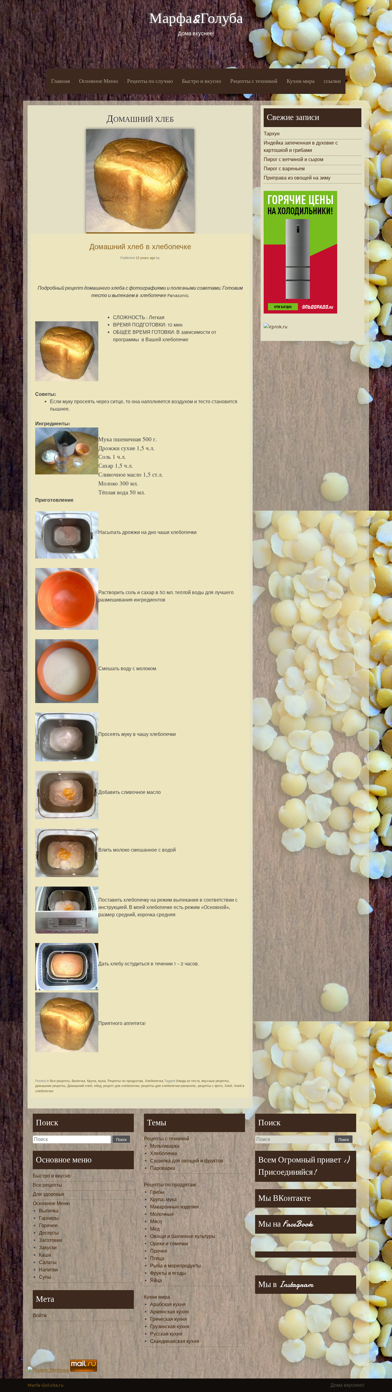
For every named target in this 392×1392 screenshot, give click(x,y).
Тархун (272, 134)
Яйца (156, 1280)
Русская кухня (166, 1334)
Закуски (48, 1248)
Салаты (48, 1262)
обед (97, 1086)
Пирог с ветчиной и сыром (293, 159)
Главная (60, 81)
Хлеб (228, 1086)
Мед (155, 1229)
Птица (157, 1258)
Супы (45, 1277)
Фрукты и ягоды (168, 1273)
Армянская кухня (169, 1312)
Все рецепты (60, 1081)
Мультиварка (164, 1146)
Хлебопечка (154, 1081)
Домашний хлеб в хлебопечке (140, 246)
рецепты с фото (210, 1086)
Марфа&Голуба (196, 18)
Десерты (49, 1233)
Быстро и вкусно (201, 81)
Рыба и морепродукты (175, 1266)
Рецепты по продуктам (125, 1081)
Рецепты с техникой (253, 81)
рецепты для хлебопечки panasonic (168, 1086)
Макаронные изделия (174, 1207)
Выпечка (78, 1081)
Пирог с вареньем (284, 169)
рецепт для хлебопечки (121, 1086)
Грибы (157, 1192)
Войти (40, 1315)
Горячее (48, 1225)
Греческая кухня (168, 1319)
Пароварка (162, 1168)
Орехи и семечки (169, 1244)
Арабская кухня (168, 1304)
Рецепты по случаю (150, 81)
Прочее (158, 1251)
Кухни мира (301, 81)
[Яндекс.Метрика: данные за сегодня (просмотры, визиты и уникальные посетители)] (48, 1370)
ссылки (332, 81)
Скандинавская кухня (174, 1341)
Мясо (156, 1221)
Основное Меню (98, 81)
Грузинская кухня (169, 1326)
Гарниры (49, 1218)
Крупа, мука (96, 1081)
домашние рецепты (50, 1086)
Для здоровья (48, 1194)
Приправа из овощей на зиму (297, 178)
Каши (45, 1255)
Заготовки (50, 1240)
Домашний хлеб (79, 1086)
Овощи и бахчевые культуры (182, 1236)
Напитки (48, 1270)
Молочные (162, 1214)
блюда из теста (188, 1081)
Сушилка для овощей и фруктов (186, 1161)
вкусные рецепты (215, 1081)
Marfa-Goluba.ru (46, 1385)
